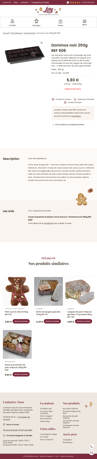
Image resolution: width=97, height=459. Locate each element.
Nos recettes (46, 418)
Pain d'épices (16, 33)
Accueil (6, 33)
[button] (42, 43)
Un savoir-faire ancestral (46, 412)
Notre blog (45, 421)
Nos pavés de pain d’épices (70, 417)
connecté (48, 223)
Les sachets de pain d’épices (71, 422)
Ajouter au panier (21, 321)
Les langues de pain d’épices (71, 426)
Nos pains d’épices (70, 409)
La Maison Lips (46, 409)
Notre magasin (46, 416)
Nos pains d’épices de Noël (72, 412)
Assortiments (29, 33)
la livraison (76, 116)
